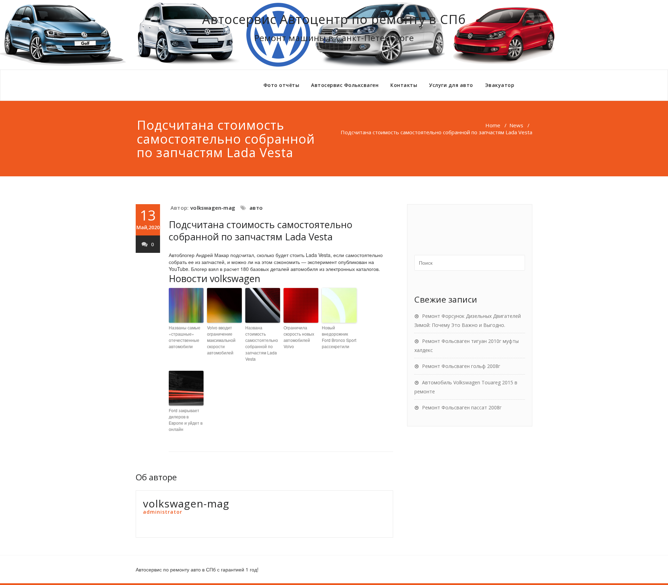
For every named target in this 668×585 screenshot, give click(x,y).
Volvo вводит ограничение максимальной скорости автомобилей (221, 339)
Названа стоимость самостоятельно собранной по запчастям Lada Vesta (261, 343)
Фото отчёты (281, 85)
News (516, 125)
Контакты (403, 85)
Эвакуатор (500, 85)
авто (256, 207)
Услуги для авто (451, 85)
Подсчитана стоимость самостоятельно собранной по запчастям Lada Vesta (260, 230)
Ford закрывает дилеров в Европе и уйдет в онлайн (185, 419)
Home (492, 125)
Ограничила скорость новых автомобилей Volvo (299, 336)
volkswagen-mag (212, 207)
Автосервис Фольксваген (345, 85)
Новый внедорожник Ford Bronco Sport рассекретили (339, 336)
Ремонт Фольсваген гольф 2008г (461, 366)
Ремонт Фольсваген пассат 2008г (462, 407)
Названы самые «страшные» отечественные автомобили (184, 336)
